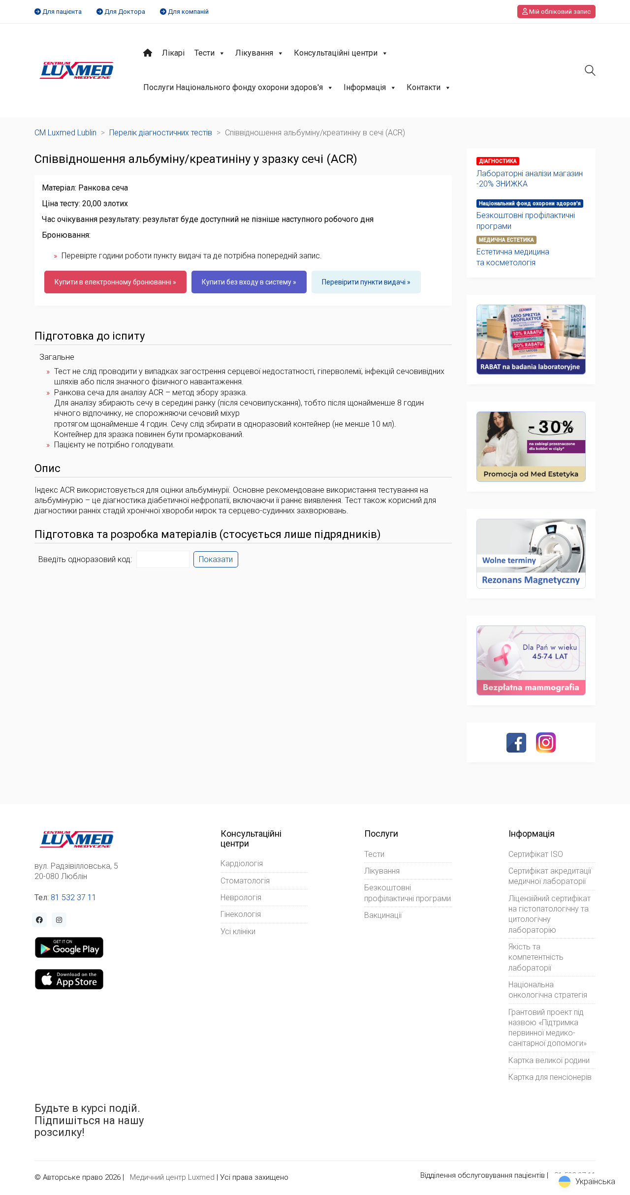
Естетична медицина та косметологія (512, 257)
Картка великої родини (549, 1060)
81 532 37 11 (73, 897)
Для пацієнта (62, 11)
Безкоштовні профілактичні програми (525, 220)
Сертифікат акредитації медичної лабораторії (549, 876)
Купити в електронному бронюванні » (115, 282)
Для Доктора (124, 11)
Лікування (254, 53)
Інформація (365, 87)
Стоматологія (245, 880)
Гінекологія (240, 914)
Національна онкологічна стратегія (547, 990)
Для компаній (188, 11)
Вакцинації (383, 915)
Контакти (424, 87)
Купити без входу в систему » (249, 282)
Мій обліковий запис (559, 11)
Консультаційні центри (336, 53)
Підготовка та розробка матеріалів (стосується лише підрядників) (207, 534)
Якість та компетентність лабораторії (536, 957)
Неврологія (240, 897)
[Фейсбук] (516, 743)
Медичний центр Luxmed (172, 1177)
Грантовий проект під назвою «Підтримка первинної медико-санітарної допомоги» (547, 1027)
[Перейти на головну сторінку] (76, 70)
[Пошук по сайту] (590, 71)
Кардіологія (241, 863)
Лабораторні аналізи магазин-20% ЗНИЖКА (529, 179)
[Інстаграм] (546, 742)
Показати (216, 559)
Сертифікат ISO (535, 854)
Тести (204, 53)
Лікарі (173, 53)
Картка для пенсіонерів (550, 1077)
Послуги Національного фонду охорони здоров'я (233, 87)
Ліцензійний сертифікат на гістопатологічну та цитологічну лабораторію (549, 914)
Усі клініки (237, 931)
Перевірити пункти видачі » (366, 282)
